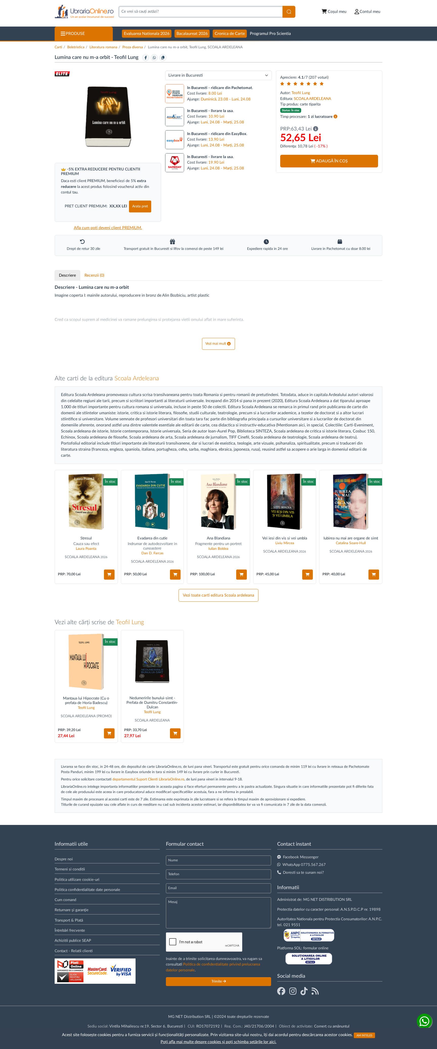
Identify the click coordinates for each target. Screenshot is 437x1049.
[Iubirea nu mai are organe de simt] (350, 501)
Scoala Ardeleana (137, 379)
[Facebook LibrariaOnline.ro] (281, 992)
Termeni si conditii (70, 869)
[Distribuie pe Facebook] (145, 57)
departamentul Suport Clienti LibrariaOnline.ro (148, 779)
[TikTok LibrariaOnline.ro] (304, 992)
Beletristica (75, 47)
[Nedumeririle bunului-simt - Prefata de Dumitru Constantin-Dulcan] (152, 661)
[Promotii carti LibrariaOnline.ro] (292, 992)
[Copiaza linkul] (162, 57)
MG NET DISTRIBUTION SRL (327, 900)
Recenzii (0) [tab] (94, 275)
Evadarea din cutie (152, 538)
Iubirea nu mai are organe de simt (350, 538)
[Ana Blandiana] (218, 501)
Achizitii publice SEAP (73, 941)
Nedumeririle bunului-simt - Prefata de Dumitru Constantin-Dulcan (152, 702)
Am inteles (364, 1035)
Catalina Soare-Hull (351, 543)
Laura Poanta (86, 549)
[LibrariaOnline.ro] (84, 11)
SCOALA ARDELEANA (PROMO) (86, 716)
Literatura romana (103, 47)
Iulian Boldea (218, 549)
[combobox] (200, 12)
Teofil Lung (127, 57)
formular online (316, 948)
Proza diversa (132, 47)
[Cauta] (288, 12)
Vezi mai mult (215, 343)
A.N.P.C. (375, 919)
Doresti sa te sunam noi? (303, 873)
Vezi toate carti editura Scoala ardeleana (218, 595)
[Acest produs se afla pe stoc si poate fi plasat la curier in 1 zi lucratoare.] (335, 117)
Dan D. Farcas (152, 553)
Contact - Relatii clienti (74, 951)
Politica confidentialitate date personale (87, 890)
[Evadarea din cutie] (152, 501)
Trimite (217, 981)
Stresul (86, 538)
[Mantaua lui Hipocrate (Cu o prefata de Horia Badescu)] (86, 661)
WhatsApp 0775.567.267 (304, 865)
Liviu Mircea (284, 543)
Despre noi (64, 859)
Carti (58, 47)
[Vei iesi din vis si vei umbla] (284, 501)
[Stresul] (86, 501)
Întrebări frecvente (70, 930)
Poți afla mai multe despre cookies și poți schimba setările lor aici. (218, 1042)
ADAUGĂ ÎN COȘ (332, 161)
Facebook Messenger (300, 857)
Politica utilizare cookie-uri (77, 880)
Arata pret (140, 206)
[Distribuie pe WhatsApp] (154, 57)
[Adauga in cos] (109, 575)
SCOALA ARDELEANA (312, 99)
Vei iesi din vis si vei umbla (284, 538)
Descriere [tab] (67, 275)
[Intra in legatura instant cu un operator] (424, 1021)
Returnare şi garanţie (72, 910)
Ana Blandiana (218, 538)
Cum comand (65, 900)
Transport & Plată (69, 920)
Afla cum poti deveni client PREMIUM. (108, 228)
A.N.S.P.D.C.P (351, 909)
